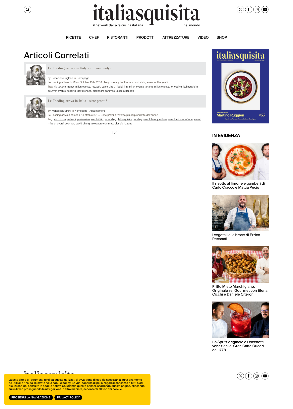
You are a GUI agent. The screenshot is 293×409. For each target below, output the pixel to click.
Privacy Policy (68, 397)
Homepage (83, 78)
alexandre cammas (104, 91)
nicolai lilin (122, 86)
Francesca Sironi (61, 110)
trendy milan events (78, 86)
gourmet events (57, 91)
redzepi (96, 86)
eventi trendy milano (155, 119)
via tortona (60, 86)
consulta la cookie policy (44, 386)
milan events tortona (141, 86)
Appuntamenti (97, 110)
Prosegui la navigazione (30, 397)
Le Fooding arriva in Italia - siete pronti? (77, 101)
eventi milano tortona (180, 119)
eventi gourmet (65, 123)
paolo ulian (108, 86)
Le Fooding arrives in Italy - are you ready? (79, 68)
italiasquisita (190, 86)
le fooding (176, 86)
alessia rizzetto (125, 91)
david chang (84, 91)
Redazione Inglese (62, 78)
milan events (161, 86)
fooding (71, 91)
